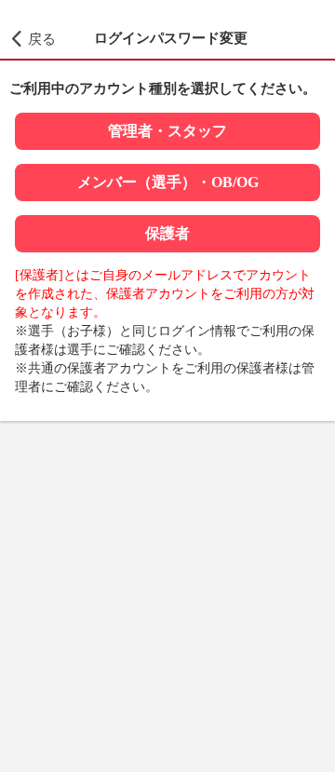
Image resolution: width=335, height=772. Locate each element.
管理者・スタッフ (167, 131)
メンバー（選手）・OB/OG (168, 182)
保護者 (167, 233)
